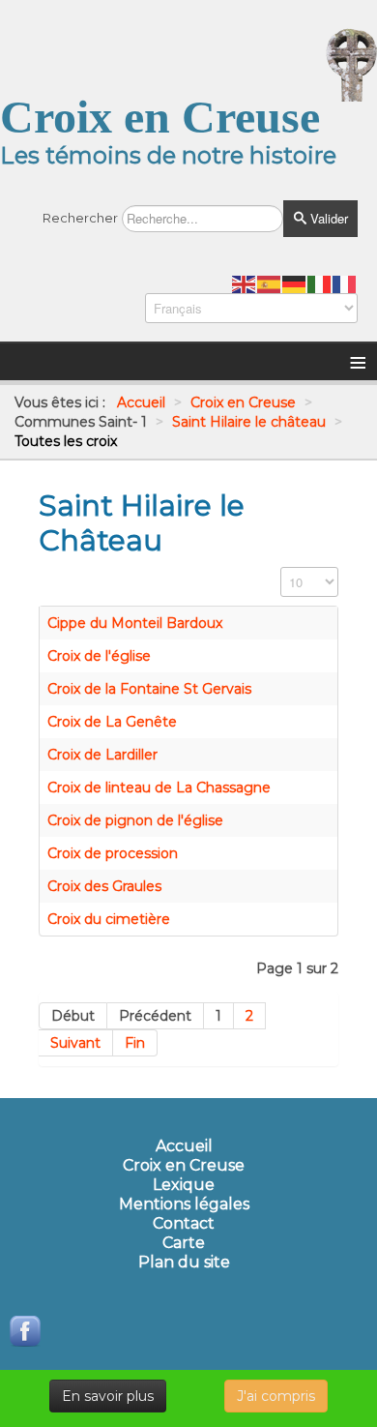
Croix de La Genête (112, 721)
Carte (183, 1243)
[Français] (345, 283)
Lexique (184, 1185)
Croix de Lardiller (102, 754)
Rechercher (80, 217)
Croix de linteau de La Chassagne (159, 787)
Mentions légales (184, 1204)
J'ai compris (276, 1396)
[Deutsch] (294, 283)
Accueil (184, 1146)
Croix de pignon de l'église (135, 820)
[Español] (269, 283)
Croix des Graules (104, 886)
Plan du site (184, 1262)
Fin (135, 1043)
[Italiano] (320, 283)
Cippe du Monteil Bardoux (134, 623)
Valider (327, 218)
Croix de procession (112, 853)
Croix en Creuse (184, 1165)
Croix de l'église (99, 656)
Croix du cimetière (108, 919)
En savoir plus (108, 1396)
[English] (244, 283)
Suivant (75, 1043)
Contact (184, 1224)
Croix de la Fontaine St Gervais (149, 689)
